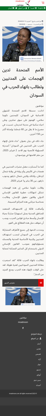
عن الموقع (21, 8)
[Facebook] (28, 8)
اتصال (10, 8)
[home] (16, 8)
